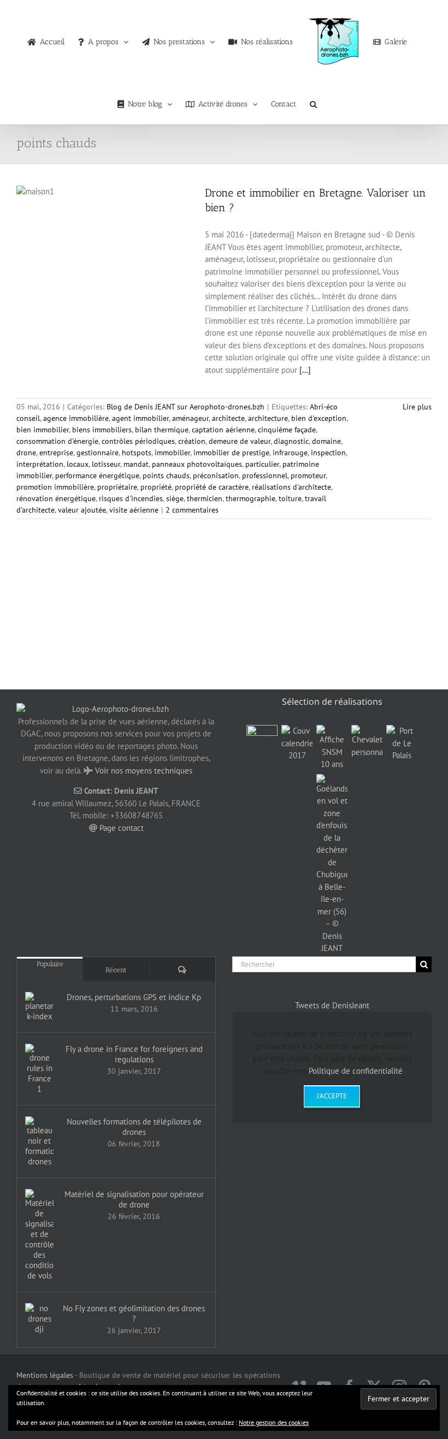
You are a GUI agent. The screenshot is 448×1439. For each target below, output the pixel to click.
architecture (268, 418)
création (191, 441)
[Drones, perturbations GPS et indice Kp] (39, 1006)
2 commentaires (192, 510)
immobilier (172, 452)
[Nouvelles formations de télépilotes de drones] (39, 1141)
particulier (262, 464)
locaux (78, 464)
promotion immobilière (55, 487)
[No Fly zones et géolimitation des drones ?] (39, 1318)
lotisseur (106, 464)
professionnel (264, 475)
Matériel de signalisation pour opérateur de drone (134, 1199)
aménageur (190, 418)
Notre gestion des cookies (274, 1422)
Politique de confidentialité (356, 1071)
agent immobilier (140, 418)
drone (26, 452)
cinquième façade (287, 430)
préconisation (216, 475)
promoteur (308, 475)
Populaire (50, 964)
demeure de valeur (239, 441)
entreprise (56, 452)
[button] (313, 101)
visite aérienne (133, 510)
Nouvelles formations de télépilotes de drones (134, 1126)
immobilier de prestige (231, 452)
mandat (136, 464)
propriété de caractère (212, 487)
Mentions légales (44, 1375)
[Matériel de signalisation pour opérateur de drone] (39, 1235)
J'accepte (332, 1096)
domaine (326, 441)
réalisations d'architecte (291, 487)
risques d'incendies (131, 498)
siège (175, 498)
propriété (156, 487)
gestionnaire (97, 452)
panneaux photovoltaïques (197, 464)
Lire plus (417, 407)
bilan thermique (161, 430)
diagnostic (291, 441)
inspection (328, 452)
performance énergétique (97, 475)
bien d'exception (318, 418)
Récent (116, 970)
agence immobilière (76, 418)
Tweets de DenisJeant (332, 1005)
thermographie (250, 498)
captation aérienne (223, 430)
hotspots (136, 452)
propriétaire (117, 487)
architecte (228, 418)
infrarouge (290, 452)
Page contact (121, 828)
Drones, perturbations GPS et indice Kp (134, 997)
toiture (290, 498)
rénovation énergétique (56, 498)
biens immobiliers (102, 430)
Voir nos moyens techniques (143, 770)
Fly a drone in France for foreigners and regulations (134, 1054)
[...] (305, 370)
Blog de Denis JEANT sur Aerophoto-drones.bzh (185, 407)
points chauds (166, 475)
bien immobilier (42, 430)
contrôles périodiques (138, 441)
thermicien (204, 498)
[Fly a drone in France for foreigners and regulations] (39, 1069)
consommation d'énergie (57, 441)
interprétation (39, 464)
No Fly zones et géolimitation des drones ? (134, 1313)
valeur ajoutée (82, 510)
